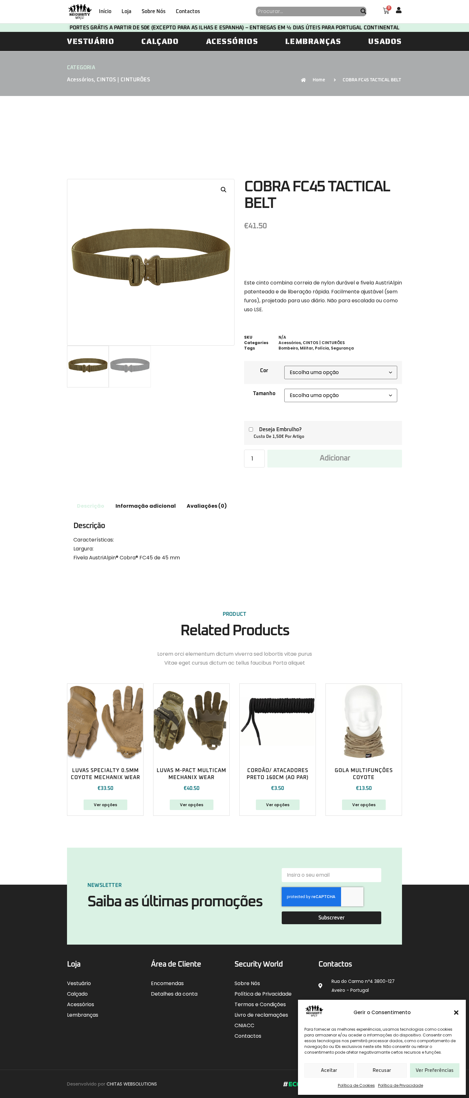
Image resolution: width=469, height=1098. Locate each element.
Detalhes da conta (174, 994)
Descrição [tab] (90, 506)
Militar (306, 348)
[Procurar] (363, 11)
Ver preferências (435, 1070)
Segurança (342, 348)
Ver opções (105, 804)
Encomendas (167, 983)
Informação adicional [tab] (145, 506)
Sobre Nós (154, 11)
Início (105, 11)
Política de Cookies (356, 1085)
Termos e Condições (260, 1004)
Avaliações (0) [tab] (207, 506)
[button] (456, 1012)
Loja (126, 11)
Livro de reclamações (261, 1015)
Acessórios (232, 41)
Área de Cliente (176, 964)
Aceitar (329, 1070)
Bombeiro (288, 348)
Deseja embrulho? (280, 429)
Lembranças (313, 41)
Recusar (382, 1070)
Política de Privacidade (400, 1085)
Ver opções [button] (364, 804)
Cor (264, 370)
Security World (258, 964)
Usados (385, 41)
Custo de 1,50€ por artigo (279, 437)
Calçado (160, 41)
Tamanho (264, 393)
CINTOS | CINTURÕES (123, 79)
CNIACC (244, 1025)
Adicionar (335, 458)
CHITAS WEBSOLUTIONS (132, 1084)
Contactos (188, 11)
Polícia (322, 348)
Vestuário (90, 41)
